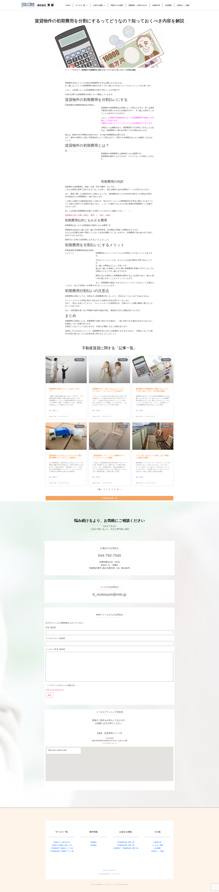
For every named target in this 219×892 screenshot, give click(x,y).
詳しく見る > (53, 410)
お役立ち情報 (98, 5)
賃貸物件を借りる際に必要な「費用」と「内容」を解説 (88, 215)
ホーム (67, 70)
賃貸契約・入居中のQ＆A (138, 5)
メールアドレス (56, 638)
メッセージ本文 (56, 649)
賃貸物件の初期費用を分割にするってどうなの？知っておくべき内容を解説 (152, 390)
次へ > (119, 489)
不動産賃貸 (76, 70)
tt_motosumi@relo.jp (109, 594)
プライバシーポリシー (55, 689)
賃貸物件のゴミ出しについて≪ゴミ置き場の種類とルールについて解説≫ (65, 456)
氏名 (51, 627)
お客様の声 (156, 5)
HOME (68, 5)
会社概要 (168, 5)
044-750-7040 (109, 555)
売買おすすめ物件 (117, 5)
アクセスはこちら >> (109, 743)
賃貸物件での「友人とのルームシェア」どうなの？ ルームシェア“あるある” (108, 390)
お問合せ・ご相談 (183, 5)
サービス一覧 (80, 5)
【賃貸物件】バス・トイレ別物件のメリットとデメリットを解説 (108, 456)
